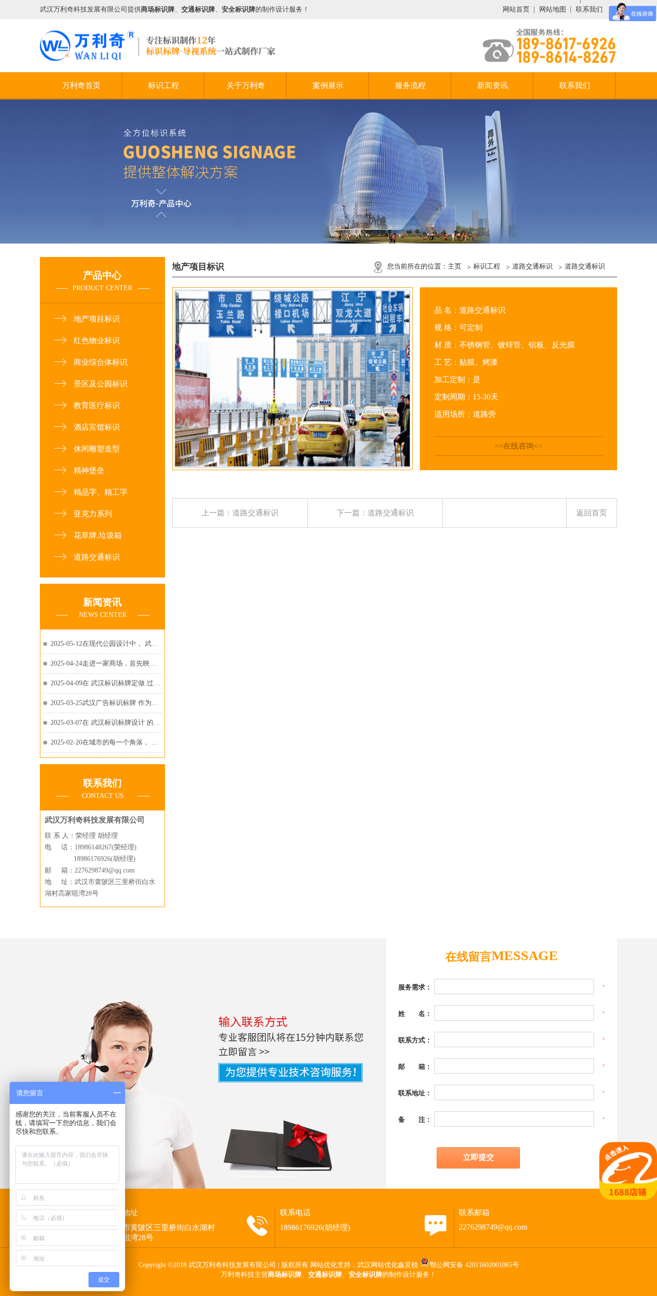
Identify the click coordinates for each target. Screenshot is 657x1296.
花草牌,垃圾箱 (98, 535)
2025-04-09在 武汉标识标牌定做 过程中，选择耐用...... (106, 683)
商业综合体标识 (100, 362)
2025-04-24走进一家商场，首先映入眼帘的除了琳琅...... (106, 663)
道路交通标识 (97, 557)
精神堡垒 (89, 470)
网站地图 (552, 9)
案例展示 (328, 85)
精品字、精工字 (100, 492)
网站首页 (516, 9)
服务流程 (410, 85)
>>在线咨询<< (518, 446)
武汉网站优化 (377, 1265)
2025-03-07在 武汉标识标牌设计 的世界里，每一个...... (106, 722)
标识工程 (163, 85)
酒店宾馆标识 (97, 427)
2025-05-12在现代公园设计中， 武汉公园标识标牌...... (106, 643)
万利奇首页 (81, 85)
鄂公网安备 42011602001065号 (474, 1265)
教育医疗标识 (97, 405)
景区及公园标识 (100, 384)
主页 (454, 266)
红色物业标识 (97, 340)
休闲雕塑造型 (97, 449)
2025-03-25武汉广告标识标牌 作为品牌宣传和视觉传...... (106, 702)
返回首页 (591, 513)
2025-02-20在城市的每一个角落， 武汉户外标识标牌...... (106, 742)
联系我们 (589, 9)
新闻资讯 (492, 85)
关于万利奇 (246, 85)
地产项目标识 (97, 319)
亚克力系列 (93, 514)
